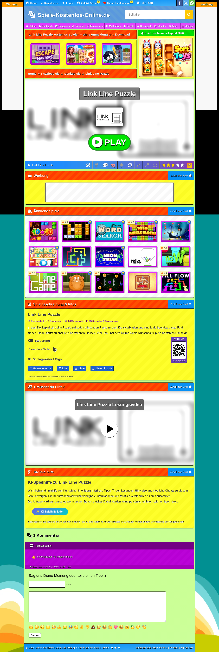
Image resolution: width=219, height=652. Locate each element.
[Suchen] (189, 14)
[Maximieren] (147, 165)
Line (64, 368)
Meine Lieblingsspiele (120, 3)
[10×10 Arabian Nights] (43, 231)
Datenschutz (160, 648)
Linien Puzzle (103, 368)
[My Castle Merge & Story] (81, 54)
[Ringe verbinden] (109, 256)
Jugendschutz (143, 648)
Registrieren (51, 3)
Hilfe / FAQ (146, 3)
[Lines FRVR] (76, 256)
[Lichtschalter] (121, 165)
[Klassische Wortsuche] (109, 231)
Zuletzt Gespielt (90, 3)
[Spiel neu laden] (130, 165)
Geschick (80, 26)
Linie (81, 368)
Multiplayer (115, 26)
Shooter (162, 26)
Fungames (64, 26)
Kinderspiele (97, 26)
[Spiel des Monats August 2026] (165, 76)
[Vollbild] (155, 165)
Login (69, 3)
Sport (175, 26)
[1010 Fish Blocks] (175, 231)
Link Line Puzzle (42, 165)
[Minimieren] (138, 165)
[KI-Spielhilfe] (88, 165)
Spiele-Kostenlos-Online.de (73, 15)
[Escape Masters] (45, 54)
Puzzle (130, 26)
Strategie (189, 26)
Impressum (187, 648)
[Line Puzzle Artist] (142, 282)
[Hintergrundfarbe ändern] (96, 165)
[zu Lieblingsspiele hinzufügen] (113, 165)
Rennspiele (146, 26)
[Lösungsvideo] (105, 165)
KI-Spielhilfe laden (52, 511)
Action (32, 26)
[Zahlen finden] (43, 256)
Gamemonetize (41, 368)
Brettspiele (47, 26)
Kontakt (174, 648)
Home (33, 3)
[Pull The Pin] (142, 256)
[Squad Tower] (117, 54)
